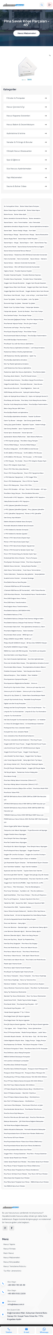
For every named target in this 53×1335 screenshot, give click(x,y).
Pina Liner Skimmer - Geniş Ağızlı (15, 923)
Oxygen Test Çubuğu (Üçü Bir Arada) (36, 875)
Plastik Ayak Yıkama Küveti (13, 964)
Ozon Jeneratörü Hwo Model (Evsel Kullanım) (19, 736)
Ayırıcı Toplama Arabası (27, 428)
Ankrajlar (20, 420)
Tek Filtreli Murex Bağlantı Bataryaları (16, 1125)
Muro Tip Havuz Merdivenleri (36, 996)
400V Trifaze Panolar (38, 590)
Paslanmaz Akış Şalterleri (25, 574)
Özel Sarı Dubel (9, 915)
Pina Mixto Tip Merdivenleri (40, 988)
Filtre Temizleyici (18, 887)
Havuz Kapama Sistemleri (18, 115)
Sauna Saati (8, 230)
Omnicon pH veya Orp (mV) (35, 687)
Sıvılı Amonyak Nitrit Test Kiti (13, 875)
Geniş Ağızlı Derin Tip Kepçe (32, 760)
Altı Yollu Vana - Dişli (29, 1036)
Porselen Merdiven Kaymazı (32, 275)
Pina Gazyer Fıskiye (25, 315)
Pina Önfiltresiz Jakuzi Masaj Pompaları (17, 1052)
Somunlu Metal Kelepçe (28, 445)
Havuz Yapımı (9, 1244)
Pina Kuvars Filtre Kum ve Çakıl (32, 1105)
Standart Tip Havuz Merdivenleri (14, 996)
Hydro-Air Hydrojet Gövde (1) (38, 396)
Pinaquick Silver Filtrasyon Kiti (14, 1073)
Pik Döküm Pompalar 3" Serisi (13, 1048)
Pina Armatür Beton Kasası (13, 667)
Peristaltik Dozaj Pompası (32, 699)
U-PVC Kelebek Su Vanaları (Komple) (16, 530)
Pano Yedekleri (21, 675)
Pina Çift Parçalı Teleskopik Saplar (15, 768)
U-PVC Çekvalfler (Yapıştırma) (14, 513)
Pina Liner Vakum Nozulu (29, 947)
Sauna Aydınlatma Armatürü (39, 226)
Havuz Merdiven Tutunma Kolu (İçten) (16, 988)
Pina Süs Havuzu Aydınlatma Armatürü (16, 348)
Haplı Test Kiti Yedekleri (29, 867)
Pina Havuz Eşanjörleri (33, 562)
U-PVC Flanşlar (9, 461)
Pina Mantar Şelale (39, 372)
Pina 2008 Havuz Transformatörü (15, 602)
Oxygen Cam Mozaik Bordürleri (14, 283)
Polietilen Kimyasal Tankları (13, 671)
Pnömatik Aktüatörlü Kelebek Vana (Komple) (18, 526)
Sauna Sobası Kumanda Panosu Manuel (17, 251)
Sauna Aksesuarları (41, 234)
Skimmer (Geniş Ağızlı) (33, 931)
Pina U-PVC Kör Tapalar (30, 481)
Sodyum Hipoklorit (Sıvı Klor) (29, 899)
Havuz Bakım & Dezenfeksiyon (20, 124)
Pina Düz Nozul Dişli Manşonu (14, 1113)
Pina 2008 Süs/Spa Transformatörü (15, 340)
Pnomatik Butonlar (26, 384)
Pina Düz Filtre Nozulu (37, 1117)
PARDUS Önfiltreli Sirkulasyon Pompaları (17, 1057)
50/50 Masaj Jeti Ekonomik (13, 392)
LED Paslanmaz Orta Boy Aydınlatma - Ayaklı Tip (20, 356)
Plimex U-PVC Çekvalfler (33, 513)
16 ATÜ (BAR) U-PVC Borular (13, 453)
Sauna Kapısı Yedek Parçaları (27, 238)
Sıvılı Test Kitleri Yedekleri (12, 867)
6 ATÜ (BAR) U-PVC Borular (13, 457)
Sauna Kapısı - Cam (26, 243)
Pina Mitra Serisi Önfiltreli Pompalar (15, 1065)
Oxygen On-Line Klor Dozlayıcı (36, 854)
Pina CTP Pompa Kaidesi (12, 1032)
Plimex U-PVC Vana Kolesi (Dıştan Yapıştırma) (19, 546)
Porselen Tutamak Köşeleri (12, 275)
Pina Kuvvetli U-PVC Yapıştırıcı (14, 497)
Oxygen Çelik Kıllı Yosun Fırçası (14, 744)
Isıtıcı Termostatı (34, 222)
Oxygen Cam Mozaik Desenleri (36, 283)
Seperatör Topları (28, 424)
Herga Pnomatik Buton (11, 384)
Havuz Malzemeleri (27, 33)
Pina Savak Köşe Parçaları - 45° (14, 1008)
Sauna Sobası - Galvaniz (38, 259)
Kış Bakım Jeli (24, 891)
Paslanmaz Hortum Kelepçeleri (27, 772)
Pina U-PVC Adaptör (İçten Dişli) (14, 465)
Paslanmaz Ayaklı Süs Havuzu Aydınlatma (18, 372)
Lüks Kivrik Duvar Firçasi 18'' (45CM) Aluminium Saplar (22, 748)
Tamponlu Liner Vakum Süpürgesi (15, 830)
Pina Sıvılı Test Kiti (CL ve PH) (38, 879)
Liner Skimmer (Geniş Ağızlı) (38, 927)
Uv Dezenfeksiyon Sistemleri (34, 724)
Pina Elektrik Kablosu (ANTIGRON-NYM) (17, 610)
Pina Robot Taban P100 (11, 792)
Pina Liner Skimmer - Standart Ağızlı (16, 927)
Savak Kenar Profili (10, 1000)
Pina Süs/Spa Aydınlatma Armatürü (15, 360)
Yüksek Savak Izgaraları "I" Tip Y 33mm (17, 1012)
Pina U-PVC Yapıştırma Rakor (34, 473)
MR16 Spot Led (27, 635)
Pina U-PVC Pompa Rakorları (13, 473)
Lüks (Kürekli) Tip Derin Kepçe (14, 756)
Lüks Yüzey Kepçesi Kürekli (13, 760)
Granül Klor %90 (21, 903)
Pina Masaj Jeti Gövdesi (12, 400)
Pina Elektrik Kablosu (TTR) (13, 614)
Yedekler (6, 858)
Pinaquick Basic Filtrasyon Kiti (35, 1073)
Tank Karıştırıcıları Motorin (32, 671)
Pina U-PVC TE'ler (26, 485)
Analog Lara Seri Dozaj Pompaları (15, 707)
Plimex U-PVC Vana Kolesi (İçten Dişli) (16, 542)
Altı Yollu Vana (42, 1036)
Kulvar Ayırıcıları (27, 433)
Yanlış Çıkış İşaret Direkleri (12, 424)
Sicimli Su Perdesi (24, 311)
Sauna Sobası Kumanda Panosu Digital (31, 247)
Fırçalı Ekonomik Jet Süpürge (37, 830)
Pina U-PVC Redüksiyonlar (12, 481)
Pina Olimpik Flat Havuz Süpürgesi (15, 838)
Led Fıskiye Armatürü (38, 348)
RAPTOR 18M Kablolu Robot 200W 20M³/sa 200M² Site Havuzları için (25, 798)
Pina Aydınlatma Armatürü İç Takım (33, 627)
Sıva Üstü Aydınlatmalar (36, 659)
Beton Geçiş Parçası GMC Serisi (14, 408)
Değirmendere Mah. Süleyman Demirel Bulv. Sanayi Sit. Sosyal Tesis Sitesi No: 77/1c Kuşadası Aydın (27, 1316)
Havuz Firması (9, 1248)
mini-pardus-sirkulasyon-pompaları (16, 1061)
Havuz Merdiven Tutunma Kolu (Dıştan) (31, 984)
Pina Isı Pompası (31, 558)
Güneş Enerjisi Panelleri (29, 566)
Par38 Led (28, 639)
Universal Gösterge (27, 578)
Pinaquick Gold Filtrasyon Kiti (38, 1069)
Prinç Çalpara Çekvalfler (36, 509)
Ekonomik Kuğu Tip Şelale (12, 303)
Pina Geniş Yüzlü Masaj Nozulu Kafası (33, 400)
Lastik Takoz (42, 1032)
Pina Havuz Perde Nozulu (31, 951)
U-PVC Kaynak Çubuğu (11, 441)
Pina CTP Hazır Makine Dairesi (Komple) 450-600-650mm (23, 1081)
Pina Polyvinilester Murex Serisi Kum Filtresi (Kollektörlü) (22, 1145)
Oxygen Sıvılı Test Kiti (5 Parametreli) (16, 879)
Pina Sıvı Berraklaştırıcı (32, 887)
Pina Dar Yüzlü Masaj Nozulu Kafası (16, 404)
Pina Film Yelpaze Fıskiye (35, 319)
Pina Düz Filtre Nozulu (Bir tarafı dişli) (16, 1117)
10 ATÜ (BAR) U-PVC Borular (33, 453)
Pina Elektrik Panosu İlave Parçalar (15, 582)
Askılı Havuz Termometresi (12, 570)
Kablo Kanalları (28, 631)
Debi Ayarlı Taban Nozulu (30, 955)
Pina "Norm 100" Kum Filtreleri (38, 1174)
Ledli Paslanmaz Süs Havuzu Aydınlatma (17, 368)
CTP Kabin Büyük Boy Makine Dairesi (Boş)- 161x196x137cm (24, 1089)
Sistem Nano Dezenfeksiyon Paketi (33, 695)
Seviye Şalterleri (40, 574)
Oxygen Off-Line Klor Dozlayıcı (14, 854)
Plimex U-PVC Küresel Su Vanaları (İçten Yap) (19, 550)
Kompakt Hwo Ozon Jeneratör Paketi (16, 732)
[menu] (50, 4)
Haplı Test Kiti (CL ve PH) (35, 883)
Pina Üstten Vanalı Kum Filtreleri (38, 1162)
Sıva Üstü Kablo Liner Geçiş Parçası (15, 655)
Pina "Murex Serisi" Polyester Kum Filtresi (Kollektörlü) (21, 1170)
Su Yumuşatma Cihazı (11, 206)
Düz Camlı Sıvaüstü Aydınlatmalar (15, 659)
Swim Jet (36, 388)
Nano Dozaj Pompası (34, 707)
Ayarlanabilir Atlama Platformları (15, 437)
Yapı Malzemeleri (14, 177)
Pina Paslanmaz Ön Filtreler (13, 1044)
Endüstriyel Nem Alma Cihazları (14, 558)
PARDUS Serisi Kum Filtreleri (40, 1182)
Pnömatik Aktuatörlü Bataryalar (35, 1129)
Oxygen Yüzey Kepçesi (30, 752)
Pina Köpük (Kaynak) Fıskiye (13, 331)
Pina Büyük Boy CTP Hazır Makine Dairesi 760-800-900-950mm (25, 1077)
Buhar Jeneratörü (35, 218)
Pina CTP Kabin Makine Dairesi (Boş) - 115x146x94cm (22, 1097)
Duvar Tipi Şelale (9, 299)
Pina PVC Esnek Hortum (28, 376)
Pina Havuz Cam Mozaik (12, 295)
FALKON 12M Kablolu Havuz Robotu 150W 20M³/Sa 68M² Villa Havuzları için (24, 809)
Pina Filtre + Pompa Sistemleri (37, 1154)
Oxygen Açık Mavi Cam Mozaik (37, 287)
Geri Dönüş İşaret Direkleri (32, 420)
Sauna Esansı (8, 222)
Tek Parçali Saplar (10, 772)
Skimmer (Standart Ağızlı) (12, 935)
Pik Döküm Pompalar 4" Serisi (33, 1044)
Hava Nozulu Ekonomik (11, 388)
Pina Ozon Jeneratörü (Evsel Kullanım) (16, 740)
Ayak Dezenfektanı (10, 895)
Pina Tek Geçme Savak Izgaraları (38, 1024)
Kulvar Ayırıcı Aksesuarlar (12, 433)
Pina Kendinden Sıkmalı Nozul (14, 1109)
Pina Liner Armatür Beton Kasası (14, 663)
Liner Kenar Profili (41, 295)
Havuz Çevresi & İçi (16, 107)
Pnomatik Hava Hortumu (12, 380)
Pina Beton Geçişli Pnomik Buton (32, 380)
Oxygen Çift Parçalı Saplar (36, 768)
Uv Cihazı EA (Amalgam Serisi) (14, 724)
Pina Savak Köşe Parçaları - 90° (27, 1004)
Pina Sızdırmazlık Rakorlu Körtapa (15, 336)
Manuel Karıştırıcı (10, 675)
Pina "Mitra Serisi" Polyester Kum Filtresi (16, 1182)
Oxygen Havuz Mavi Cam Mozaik (15, 287)
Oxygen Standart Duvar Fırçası (36, 744)
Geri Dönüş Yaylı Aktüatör (12, 517)
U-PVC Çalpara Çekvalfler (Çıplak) (15, 509)
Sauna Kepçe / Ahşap (11, 234)
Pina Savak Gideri (10, 1004)
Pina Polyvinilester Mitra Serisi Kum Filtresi (18, 1150)
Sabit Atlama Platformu (35, 437)
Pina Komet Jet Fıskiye (11, 327)
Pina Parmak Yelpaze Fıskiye (13, 323)
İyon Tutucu (8, 887)
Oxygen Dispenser (34, 850)
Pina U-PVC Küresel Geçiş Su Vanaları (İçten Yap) (20, 554)
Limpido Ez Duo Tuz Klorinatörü (35, 711)
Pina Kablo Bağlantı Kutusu (13, 631)
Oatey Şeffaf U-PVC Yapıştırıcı (35, 497)
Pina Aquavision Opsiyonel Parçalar (15, 679)
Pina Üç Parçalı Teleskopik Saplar (32, 764)
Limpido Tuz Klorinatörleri (12, 715)
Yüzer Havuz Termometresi (32, 570)
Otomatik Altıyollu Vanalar (12, 1036)
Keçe (23, 295)
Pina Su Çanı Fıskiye (30, 323)
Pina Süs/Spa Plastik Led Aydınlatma (16, 412)
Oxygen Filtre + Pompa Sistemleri (15, 1154)
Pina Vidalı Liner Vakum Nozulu (14, 960)
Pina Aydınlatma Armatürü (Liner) (37, 663)
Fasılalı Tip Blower (34, 416)
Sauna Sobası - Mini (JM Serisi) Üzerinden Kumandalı (22, 267)
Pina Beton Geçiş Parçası (12, 493)
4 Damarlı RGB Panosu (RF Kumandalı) (17, 586)
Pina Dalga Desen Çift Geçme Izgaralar (17, 1016)
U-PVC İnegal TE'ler (30, 477)
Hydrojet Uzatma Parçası (31, 392)
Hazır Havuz (8, 1253)
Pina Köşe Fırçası (36, 740)
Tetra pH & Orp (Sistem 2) (12, 695)
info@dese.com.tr (16, 1304)
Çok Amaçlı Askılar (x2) (11, 764)
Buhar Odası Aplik (20, 214)
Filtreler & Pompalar (16, 98)
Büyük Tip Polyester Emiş (26, 939)
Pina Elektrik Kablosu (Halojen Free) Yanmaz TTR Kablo (22, 623)
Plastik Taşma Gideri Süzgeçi (27, 1000)
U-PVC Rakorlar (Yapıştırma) (13, 477)
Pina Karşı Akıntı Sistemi (12, 376)
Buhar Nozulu (8, 214)
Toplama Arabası (25, 907)
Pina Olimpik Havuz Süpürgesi (37, 846)
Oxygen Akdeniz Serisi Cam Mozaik (37, 291)
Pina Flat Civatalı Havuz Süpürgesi (15, 842)
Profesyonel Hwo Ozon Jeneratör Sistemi (17, 728)
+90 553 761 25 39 (16, 1285)
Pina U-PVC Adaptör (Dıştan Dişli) (35, 461)
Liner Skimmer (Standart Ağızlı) (14, 931)
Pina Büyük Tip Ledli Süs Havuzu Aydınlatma (18, 344)
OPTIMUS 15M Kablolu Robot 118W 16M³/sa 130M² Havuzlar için (24, 804)
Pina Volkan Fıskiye (30, 331)
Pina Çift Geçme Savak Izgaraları (15, 1024)
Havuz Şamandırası (34, 1028)
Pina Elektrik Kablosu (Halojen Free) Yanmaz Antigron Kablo (24, 618)
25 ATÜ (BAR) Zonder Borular (28, 449)
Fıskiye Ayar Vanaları (32, 307)
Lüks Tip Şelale (33, 299)
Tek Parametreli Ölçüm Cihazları (37, 862)
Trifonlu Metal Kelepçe (11, 445)
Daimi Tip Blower (9, 420)
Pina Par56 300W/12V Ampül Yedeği (15, 647)
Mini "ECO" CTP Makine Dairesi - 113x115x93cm (19, 1101)
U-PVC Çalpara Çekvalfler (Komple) (16, 505)
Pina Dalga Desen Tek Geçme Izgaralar (17, 1020)
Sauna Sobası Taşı (41, 243)
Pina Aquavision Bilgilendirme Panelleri (17, 683)
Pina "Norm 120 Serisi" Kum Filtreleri (15, 1174)
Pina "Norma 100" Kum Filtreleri (14, 1137)
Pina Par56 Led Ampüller (37, 651)
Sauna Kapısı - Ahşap (11, 243)
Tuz (44, 707)
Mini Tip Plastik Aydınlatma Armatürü (16, 364)
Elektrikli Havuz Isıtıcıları (12, 566)
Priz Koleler (18, 461)
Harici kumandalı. (10, 259)
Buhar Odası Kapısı (33, 210)
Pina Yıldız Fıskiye (37, 311)
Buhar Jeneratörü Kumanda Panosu (16, 218)
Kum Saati (32, 230)
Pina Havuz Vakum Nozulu (12, 951)
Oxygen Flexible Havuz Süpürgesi (15, 834)
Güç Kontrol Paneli (10, 247)
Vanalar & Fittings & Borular (20, 142)
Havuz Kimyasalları (11, 1262)
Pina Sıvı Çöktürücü (37, 891)
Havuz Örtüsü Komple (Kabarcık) (15, 911)
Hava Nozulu (38, 384)
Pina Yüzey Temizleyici (11, 891)
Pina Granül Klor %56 (11, 907)
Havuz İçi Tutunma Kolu (28, 980)
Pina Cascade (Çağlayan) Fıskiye (15, 319)
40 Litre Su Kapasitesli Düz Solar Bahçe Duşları (30, 915)
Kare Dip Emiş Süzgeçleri (12, 943)
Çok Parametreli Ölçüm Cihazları (15, 862)
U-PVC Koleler (37, 457)
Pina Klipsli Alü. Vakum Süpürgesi (15, 846)
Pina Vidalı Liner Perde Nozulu (36, 960)
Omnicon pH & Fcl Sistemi (12, 691)
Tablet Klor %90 (9, 903)
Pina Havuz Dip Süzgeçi (29, 943)
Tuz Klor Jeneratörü (12, 1270)
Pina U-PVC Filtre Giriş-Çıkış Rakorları (16, 469)
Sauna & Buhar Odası (16, 186)
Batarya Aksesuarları (11, 1121)
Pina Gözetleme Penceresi (30, 493)
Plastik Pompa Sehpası (29, 1032)
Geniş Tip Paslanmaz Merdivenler (15, 992)
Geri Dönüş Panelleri (10, 428)
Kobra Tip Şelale (21, 299)
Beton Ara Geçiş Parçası (30, 935)
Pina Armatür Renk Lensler (12, 635)
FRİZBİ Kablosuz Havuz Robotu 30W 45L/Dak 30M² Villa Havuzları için (26, 820)
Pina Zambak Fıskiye (11, 315)
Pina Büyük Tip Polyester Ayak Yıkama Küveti (18, 972)
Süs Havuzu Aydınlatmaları (19, 168)
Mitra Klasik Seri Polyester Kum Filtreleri (17, 1178)
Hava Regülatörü (26, 388)
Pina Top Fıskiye (25, 327)
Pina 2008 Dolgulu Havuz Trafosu (15, 598)
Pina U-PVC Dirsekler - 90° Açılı (36, 489)
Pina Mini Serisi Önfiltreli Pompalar (15, 1069)
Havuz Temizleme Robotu (14, 1266)
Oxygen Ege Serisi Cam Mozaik (14, 291)
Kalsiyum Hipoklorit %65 (36, 903)
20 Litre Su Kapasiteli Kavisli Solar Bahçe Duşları (20, 919)
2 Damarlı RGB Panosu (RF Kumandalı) (17, 590)
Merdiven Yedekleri (10, 984)
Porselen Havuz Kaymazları (13, 279)
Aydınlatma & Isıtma (16, 133)
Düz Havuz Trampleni (11, 976)
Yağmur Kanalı (9, 271)
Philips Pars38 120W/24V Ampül (14, 643)
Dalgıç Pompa (30, 1040)
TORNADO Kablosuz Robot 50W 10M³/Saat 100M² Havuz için (24, 815)
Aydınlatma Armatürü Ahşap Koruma (16, 226)
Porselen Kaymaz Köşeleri (23, 271)
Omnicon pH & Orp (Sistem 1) (32, 691)
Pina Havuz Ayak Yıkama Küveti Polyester (17, 968)
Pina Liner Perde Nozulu (11, 947)
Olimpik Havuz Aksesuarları (19, 151)
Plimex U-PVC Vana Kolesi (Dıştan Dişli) (17, 538)
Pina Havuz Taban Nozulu (12, 955)
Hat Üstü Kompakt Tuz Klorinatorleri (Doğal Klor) (20, 720)
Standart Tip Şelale (28, 303)
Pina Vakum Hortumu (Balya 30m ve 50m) (18, 788)
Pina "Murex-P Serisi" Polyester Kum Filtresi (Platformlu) (22, 1166)
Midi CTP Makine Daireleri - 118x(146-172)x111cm (20, 1093)
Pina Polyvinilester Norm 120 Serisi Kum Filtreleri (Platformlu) (24, 1133)
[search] (41, 4)
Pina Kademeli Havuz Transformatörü (33, 594)
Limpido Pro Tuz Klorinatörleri (14, 711)
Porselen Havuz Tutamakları (32, 279)
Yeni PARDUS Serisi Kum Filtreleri (14, 1186)
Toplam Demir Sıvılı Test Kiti (33, 871)
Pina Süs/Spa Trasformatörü (37, 336)
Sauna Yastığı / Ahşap (20, 230)
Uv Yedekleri (41, 720)
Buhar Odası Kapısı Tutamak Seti (15, 210)
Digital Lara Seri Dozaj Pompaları (15, 703)
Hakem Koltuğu (40, 424)
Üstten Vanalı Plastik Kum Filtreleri (15, 1162)
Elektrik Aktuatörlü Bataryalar (13, 1129)
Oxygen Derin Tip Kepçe (33, 756)
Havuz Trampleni (25, 976)
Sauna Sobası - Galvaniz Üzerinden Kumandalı (19, 263)
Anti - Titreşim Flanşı (20, 1028)
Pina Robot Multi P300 (40, 788)
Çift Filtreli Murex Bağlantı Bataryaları (31, 1121)
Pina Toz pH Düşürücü (11, 899)
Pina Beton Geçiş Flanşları (29, 441)
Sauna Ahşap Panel (10, 238)
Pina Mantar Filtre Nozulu (33, 1109)
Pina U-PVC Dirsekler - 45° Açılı (14, 489)
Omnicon (34, 683)
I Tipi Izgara (8, 1028)
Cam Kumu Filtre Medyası (12, 1105)
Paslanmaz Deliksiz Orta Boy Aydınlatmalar (18, 352)
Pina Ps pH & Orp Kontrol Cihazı (14, 687)
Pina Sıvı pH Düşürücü (39, 895)
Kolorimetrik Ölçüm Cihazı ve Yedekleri (23, 858)
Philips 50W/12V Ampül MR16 (13, 639)
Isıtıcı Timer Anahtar (21, 222)
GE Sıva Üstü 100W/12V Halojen (36, 643)
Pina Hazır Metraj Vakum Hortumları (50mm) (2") (20, 780)
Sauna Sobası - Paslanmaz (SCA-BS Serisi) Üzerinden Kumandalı (25, 255)
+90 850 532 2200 (17, 1293)
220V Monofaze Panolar (12, 594)
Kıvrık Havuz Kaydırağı (11, 980)
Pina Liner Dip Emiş (10, 939)
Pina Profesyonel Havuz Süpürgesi (15, 850)
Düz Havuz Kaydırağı (39, 976)
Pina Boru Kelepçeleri (11, 449)
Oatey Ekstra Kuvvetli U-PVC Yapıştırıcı (16, 501)
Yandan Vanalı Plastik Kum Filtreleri (15, 1158)
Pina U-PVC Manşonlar (11, 485)
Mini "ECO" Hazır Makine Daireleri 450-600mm (19, 1085)
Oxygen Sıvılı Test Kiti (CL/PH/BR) (15, 883)
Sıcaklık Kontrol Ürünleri (12, 578)
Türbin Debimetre (10, 574)
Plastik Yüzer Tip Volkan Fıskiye (14, 307)
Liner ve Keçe (30, 295)
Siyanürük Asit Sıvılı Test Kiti (13, 871)
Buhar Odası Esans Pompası (29, 206)
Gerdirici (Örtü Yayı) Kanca (36, 911)
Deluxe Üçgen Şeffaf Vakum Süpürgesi (16, 826)
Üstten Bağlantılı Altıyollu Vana (14, 1040)
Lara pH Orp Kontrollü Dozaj (13, 699)
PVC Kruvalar (27, 457)
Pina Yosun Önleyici (23, 895)
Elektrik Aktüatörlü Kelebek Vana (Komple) (18, 521)
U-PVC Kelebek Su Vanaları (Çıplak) (15, 534)
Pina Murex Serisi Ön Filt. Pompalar (36, 1048)
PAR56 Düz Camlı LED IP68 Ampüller (16, 651)
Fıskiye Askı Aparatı (10, 311)
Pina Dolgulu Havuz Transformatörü (16, 606)
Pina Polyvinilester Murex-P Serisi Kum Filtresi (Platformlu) (23, 1141)
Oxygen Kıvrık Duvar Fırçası (13, 752)
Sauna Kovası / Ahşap (27, 234)
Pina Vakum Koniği (10, 776)
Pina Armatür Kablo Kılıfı (12, 627)
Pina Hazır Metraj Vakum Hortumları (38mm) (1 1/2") (21, 784)
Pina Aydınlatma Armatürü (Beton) (34, 667)
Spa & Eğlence (13, 160)
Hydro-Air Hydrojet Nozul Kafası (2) (15, 396)
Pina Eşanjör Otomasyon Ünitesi (14, 562)
